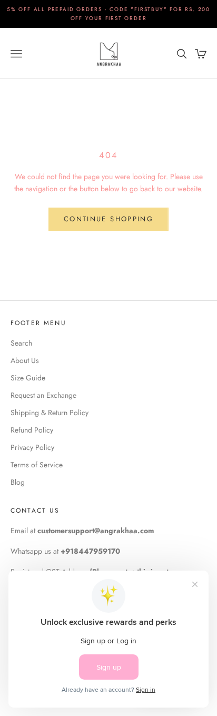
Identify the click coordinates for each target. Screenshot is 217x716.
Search (21, 343)
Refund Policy (32, 430)
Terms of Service (37, 464)
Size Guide (28, 377)
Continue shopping (108, 219)
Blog (18, 482)
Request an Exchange (43, 395)
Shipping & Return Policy (49, 412)
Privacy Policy (32, 447)
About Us (25, 360)
